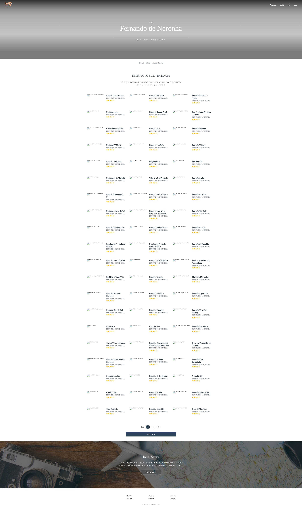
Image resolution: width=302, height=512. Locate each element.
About (172, 496)
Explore (138, 39)
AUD (282, 5)
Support (151, 499)
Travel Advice (157, 63)
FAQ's (151, 496)
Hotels (141, 63)
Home (129, 496)
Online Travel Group (153, 504)
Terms (172, 499)
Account (273, 5)
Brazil (146, 39)
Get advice (151, 472)
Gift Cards (129, 499)
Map (148, 63)
